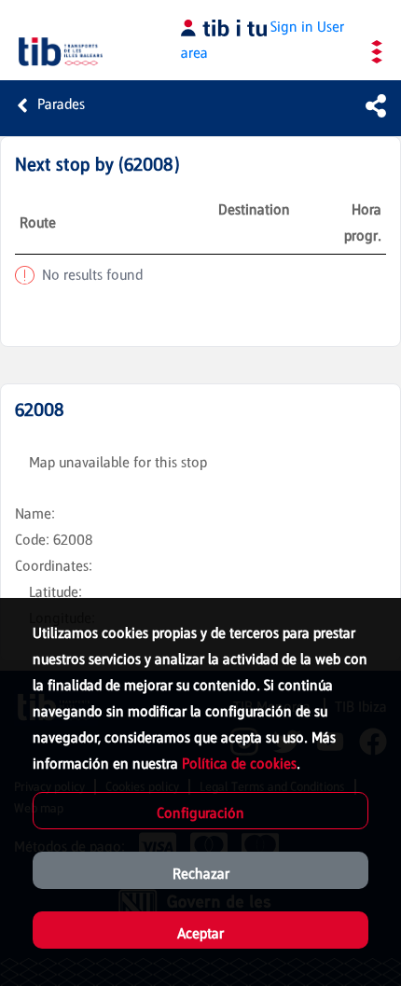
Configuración (200, 813)
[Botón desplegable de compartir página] (376, 105)
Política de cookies (239, 763)
